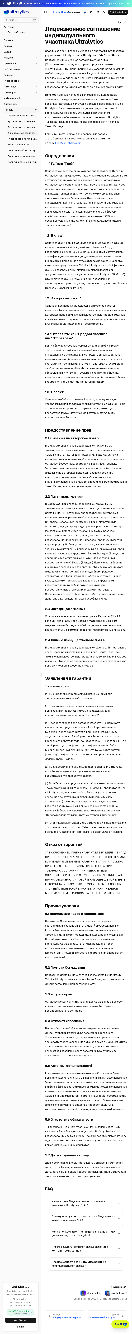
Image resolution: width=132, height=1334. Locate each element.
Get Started (20, 1320)
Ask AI (118, 1324)
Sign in (20, 1326)
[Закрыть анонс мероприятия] (3, 3)
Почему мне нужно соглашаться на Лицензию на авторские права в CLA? (83, 1218)
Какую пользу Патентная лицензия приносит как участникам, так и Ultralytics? (83, 1233)
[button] (21, 40)
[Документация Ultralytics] (21, 12)
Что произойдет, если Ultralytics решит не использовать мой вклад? (79, 1263)
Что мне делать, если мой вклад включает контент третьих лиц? (80, 1248)
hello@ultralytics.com (68, 143)
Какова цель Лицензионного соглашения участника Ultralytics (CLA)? (78, 1203)
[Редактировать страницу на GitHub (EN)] (124, 22)
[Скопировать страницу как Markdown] (119, 22)
